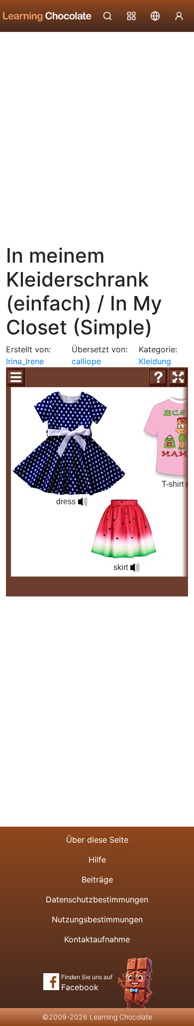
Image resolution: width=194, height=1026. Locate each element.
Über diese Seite (97, 840)
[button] (83, 502)
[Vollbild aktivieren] (178, 377)
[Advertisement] (97, 134)
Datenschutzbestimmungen (97, 899)
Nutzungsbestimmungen (97, 919)
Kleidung (155, 361)
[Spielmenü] (16, 377)
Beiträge (97, 879)
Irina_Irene (25, 361)
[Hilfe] (158, 377)
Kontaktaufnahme (97, 939)
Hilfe (97, 860)
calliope (86, 361)
